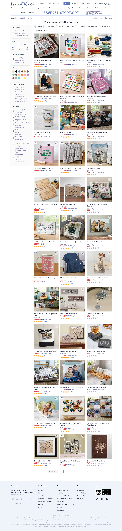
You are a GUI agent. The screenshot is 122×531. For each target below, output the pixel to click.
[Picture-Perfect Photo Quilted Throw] (72, 227)
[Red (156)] (13, 78)
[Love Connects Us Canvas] (72, 299)
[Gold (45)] (25, 71)
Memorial (46, 8)
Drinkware (19, 127)
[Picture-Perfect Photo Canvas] (99, 227)
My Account (80, 490)
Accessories (20, 110)
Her (61, 8)
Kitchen (18, 139)
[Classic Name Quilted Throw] (72, 263)
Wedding (36, 8)
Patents (40, 507)
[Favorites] (105, 3)
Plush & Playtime (21, 148)
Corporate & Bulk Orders (63, 496)
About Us (40, 490)
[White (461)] (22, 78)
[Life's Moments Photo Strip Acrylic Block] (72, 446)
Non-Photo (20, 62)
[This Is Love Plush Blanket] (46, 46)
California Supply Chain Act (45, 498)
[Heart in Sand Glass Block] (72, 189)
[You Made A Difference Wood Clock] (46, 227)
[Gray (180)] (28, 71)
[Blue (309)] (19, 71)
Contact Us (60, 493)
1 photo (18, 58)
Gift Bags (18, 130)
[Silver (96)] (16, 78)
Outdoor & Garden (21, 143)
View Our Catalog (16, 503)
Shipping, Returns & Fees (84, 496)
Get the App (80, 498)
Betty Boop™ (19, 89)
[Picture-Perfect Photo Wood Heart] (46, 408)
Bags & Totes (20, 114)
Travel (18, 159)
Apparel (18, 112)
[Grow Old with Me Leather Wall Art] (99, 446)
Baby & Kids (70, 8)
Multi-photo (20, 60)
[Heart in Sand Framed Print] (46, 446)
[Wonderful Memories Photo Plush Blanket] (46, 372)
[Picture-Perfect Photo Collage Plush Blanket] (46, 299)
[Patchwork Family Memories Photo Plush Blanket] (99, 408)
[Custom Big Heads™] (72, 117)
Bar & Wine (19, 117)
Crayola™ (18, 92)
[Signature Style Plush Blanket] (99, 81)
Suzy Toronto (20, 101)
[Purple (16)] (28, 75)
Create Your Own (21, 35)
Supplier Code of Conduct (45, 501)
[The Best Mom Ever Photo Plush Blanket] (99, 189)
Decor (18, 125)
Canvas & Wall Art (21, 123)
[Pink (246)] (25, 75)
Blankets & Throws (20, 119)
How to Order (60, 501)
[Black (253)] (16, 71)
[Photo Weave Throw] (99, 153)
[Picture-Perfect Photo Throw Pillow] (72, 372)
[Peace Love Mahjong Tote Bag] (46, 153)
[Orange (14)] (22, 75)
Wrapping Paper (20, 161)
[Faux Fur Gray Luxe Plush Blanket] (72, 153)
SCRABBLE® (19, 96)
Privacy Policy (41, 496)
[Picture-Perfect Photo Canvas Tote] (46, 336)
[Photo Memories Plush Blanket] (99, 117)
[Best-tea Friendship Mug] (46, 117)
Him (54, 8)
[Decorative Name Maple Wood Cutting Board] (46, 189)
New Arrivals (20, 31)
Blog (39, 493)
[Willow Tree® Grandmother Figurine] (99, 263)
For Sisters (81, 26)
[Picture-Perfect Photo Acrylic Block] (46, 81)
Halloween (14, 8)
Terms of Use (41, 504)
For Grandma (50, 26)
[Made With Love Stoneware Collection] (99, 46)
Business (108, 8)
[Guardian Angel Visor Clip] (99, 299)
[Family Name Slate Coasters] (99, 336)
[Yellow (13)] (25, 78)
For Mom (39, 26)
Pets (17, 146)
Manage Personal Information (65, 504)
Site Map (59, 507)
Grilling (17, 132)
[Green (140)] (13, 75)
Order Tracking (81, 493)
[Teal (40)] (19, 78)
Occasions (25, 8)
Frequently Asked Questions (65, 498)
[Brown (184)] (22, 71)
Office (18, 141)
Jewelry (18, 137)
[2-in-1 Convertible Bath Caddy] (99, 372)
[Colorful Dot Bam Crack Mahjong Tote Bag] (72, 46)
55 (87, 471)
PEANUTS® (19, 87)
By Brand (98, 8)
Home (81, 8)
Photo (89, 8)
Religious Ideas (20, 154)
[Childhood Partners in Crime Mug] (46, 263)
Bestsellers (19, 33)
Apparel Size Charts (62, 490)
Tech (17, 156)
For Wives (61, 26)
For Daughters (92, 26)
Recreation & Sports (20, 151)
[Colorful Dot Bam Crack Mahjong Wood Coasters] (72, 81)
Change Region (61, 510)
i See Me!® (19, 94)
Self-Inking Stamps (21, 99)
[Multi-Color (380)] (19, 75)
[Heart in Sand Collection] (72, 336)
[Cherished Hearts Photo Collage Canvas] (72, 408)
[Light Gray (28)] (16, 75)
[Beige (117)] (13, 71)
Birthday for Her (105, 26)
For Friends (70, 26)
